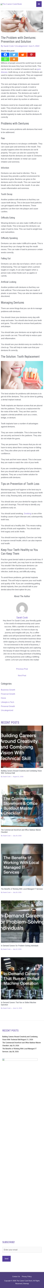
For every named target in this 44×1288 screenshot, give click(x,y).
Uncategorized (21, 46)
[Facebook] (5, 55)
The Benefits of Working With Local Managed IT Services (22, 889)
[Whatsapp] (5, 59)
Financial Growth (8, 694)
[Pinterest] (31, 55)
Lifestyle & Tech (7, 702)
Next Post (22, 676)
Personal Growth (8, 706)
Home (3, 698)
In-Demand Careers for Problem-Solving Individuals (19, 946)
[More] (14, 59)
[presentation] (22, 747)
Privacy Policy (27, 1276)
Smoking (27, 514)
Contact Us (16, 1276)
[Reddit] (23, 55)
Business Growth (8, 690)
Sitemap (26, 1283)
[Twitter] (14, 55)
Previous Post (22, 669)
